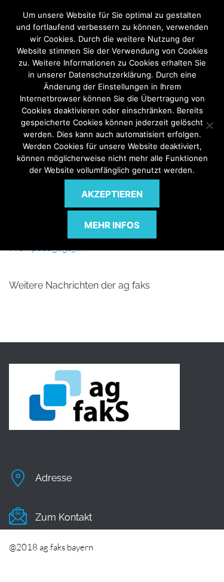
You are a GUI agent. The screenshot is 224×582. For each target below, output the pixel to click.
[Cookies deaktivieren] (209, 125)
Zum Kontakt (63, 517)
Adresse (53, 478)
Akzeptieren (112, 194)
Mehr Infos (112, 225)
